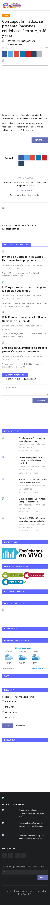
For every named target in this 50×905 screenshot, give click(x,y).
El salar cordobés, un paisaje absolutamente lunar (32, 439)
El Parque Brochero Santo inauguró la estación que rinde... (24, 288)
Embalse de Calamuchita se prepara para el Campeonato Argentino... (24, 349)
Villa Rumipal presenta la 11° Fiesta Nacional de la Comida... (24, 319)
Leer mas (39, 140)
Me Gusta (9, 717)
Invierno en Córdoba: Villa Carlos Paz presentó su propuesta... (22, 258)
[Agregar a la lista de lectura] (39, 54)
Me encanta (10, 701)
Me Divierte (10, 706)
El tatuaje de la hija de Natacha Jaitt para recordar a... (32, 500)
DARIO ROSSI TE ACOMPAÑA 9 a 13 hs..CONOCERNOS (21, 42)
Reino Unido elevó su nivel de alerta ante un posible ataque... (31, 824)
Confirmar (40, 400)
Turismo (6, 16)
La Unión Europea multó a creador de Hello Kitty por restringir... (30, 460)
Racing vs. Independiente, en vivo (25, 195)
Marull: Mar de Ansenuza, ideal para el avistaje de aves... (33, 481)
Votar (7, 726)
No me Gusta (11, 712)
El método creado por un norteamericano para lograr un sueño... (31, 813)
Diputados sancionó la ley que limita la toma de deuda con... (31, 837)
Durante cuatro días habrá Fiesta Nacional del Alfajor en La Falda (25, 184)
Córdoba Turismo (27, 130)
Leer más (43, 118)
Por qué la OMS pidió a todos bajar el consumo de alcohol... (33, 519)
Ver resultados (22, 725)
